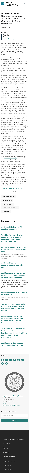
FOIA (4, 403)
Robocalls (6, 211)
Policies (5, 448)
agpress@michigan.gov (10, 39)
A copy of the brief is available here (12, 188)
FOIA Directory (7, 465)
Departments (7, 469)
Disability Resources (9, 456)
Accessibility (6, 452)
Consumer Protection (10, 208)
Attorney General (8, 196)
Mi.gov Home (7, 444)
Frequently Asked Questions (11, 405)
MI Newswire (7, 200)
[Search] (24, 3)
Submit (14, 420)
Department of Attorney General (12, 396)
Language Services (9, 461)
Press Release (7, 204)
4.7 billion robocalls (10, 158)
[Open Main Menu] (27, 3)
